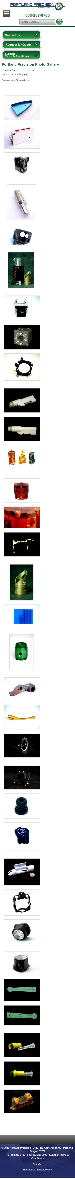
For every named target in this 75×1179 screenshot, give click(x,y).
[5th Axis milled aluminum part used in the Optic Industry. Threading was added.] (22, 745)
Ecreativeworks (44, 1169)
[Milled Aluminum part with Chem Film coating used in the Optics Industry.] (22, 544)
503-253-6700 (18, 1155)
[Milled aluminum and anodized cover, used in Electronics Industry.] (22, 617)
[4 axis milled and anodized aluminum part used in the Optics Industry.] (22, 931)
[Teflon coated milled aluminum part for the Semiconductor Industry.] (22, 990)
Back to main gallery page (15, 74)
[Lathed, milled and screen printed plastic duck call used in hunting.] (22, 1045)
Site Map (37, 1164)
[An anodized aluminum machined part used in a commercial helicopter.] (21, 582)
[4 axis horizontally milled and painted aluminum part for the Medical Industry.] (22, 872)
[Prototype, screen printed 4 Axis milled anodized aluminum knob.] (22, 836)
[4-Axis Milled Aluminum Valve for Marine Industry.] (22, 136)
